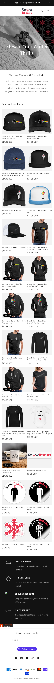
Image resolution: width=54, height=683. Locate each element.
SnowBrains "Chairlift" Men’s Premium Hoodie (12, 396)
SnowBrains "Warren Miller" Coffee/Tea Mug (11, 472)
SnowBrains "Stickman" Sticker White (12, 508)
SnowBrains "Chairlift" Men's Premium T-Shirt (12, 359)
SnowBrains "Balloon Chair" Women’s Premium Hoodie (37, 322)
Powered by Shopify (33, 678)
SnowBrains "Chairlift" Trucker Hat (14, 247)
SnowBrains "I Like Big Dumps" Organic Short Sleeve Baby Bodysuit (39, 433)
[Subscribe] (41, 640)
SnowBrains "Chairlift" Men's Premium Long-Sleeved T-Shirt (37, 359)
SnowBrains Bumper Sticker (36, 470)
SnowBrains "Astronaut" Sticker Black (38, 545)
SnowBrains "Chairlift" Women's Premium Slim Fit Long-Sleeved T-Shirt (13, 434)
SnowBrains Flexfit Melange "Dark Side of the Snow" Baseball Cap (13, 174)
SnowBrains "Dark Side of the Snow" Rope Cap (37, 138)
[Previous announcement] (4, 3)
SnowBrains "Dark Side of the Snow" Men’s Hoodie (12, 285)
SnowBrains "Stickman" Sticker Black (38, 508)
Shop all (27, 61)
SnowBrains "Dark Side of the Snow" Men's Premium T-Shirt (37, 248)
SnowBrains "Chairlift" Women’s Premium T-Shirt (38, 396)
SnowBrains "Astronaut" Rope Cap (13, 210)
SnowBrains (23, 678)
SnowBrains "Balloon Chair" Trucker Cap (39, 211)
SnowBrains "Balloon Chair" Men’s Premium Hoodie (13, 322)
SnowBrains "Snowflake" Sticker (13, 544)
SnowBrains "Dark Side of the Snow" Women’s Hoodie (37, 285)
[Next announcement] (49, 3)
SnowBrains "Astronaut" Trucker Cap (38, 174)
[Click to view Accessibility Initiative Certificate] (6, 626)
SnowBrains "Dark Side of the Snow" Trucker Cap (12, 138)
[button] (5, 11)
